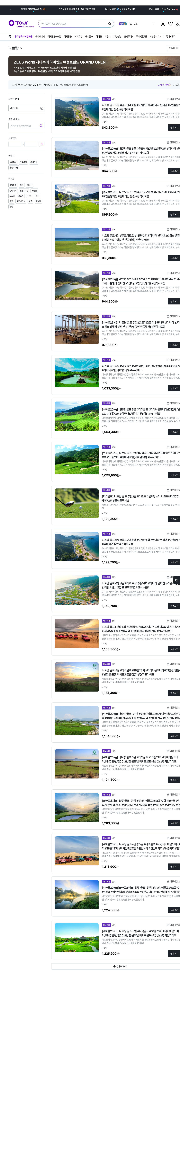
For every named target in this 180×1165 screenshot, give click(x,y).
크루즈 (108, 36)
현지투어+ (128, 36)
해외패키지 (40, 36)
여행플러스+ (155, 36)
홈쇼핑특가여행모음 (23, 36)
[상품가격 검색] (41, 144)
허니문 (99, 36)
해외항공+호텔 (54, 36)
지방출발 (117, 36)
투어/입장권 (141, 36)
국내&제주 (170, 36)
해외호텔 (78, 36)
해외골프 (89, 36)
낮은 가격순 (165, 84)
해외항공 (68, 36)
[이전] (9, 10)
